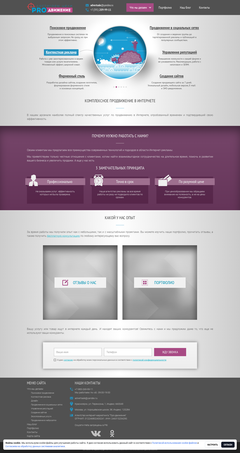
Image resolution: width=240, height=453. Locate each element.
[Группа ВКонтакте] (96, 433)
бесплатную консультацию (63, 235)
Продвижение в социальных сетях (47, 405)
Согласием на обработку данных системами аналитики (35, 446)
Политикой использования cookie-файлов (174, 443)
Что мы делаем (138, 7)
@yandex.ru (101, 5)
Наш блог (185, 7)
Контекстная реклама (41, 397)
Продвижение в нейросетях (43, 420)
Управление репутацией (42, 409)
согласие (68, 360)
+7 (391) (100, 10)
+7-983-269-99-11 (84, 389)
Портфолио (165, 7)
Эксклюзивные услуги (41, 416)
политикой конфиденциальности (149, 360)
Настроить (212, 444)
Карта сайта (33, 436)
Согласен (228, 444)
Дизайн (34, 401)
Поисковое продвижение (42, 393)
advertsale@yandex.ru (86, 398)
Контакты (204, 7)
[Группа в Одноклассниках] (112, 433)
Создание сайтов (39, 412)
